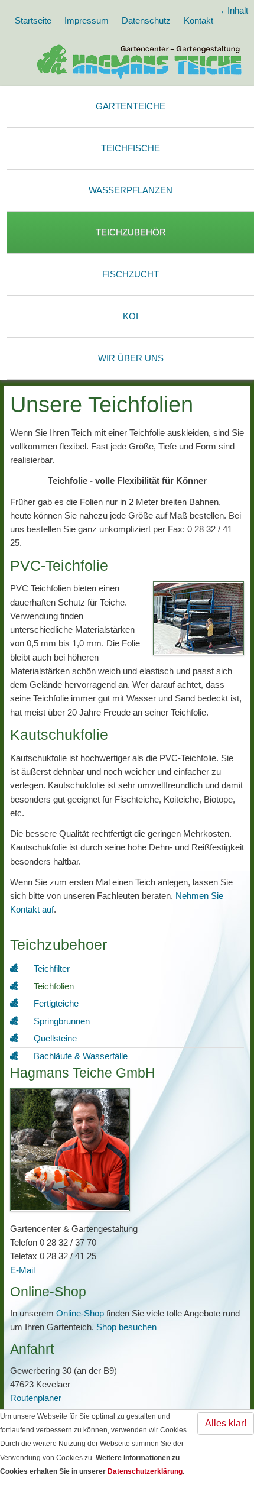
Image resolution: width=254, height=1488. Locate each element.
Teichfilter (52, 968)
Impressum (86, 20)
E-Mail (22, 1270)
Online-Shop (80, 1313)
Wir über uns (131, 358)
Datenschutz (146, 20)
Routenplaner (35, 1398)
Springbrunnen (62, 1021)
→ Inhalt (232, 10)
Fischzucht (130, 274)
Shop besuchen (126, 1327)
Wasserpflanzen (130, 190)
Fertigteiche (56, 1003)
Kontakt (198, 20)
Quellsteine (55, 1038)
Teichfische (130, 148)
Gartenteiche (130, 106)
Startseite (33, 20)
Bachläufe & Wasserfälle (81, 1056)
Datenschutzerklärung (145, 1471)
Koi (130, 316)
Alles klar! (225, 1423)
